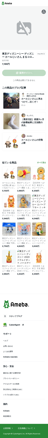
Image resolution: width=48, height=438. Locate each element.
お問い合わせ (8, 346)
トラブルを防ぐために (11, 395)
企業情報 (7, 428)
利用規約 (6, 411)
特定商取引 (7, 416)
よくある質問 (8, 351)
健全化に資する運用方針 (12, 373)
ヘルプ (5, 341)
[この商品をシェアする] (44, 12)
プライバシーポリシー (11, 378)
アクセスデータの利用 (11, 384)
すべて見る (41, 162)
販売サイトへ (25, 72)
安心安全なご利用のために (12, 389)
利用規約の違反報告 (10, 357)
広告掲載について (25, 428)
